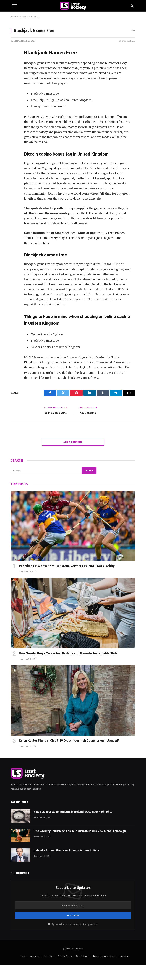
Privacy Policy (64, 956)
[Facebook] (14, 60)
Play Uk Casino (87, 412)
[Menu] (14, 6)
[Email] (14, 96)
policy (83, 924)
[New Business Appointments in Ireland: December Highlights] (20, 816)
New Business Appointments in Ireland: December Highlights (72, 812)
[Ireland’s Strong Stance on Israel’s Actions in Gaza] (20, 855)
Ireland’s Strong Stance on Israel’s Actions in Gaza (66, 850)
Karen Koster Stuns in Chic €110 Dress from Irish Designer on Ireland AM (69, 741)
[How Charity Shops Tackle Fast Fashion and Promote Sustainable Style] (73, 613)
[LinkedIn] (14, 78)
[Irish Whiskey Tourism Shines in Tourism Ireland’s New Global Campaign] (20, 835)
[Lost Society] (73, 6)
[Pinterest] (14, 87)
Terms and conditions (104, 956)
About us (34, 956)
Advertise (48, 956)
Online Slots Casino (55, 412)
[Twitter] (14, 69)
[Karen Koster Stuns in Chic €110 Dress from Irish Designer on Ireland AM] (73, 700)
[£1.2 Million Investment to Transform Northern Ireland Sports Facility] (73, 526)
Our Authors (82, 956)
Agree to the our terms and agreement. (74, 924)
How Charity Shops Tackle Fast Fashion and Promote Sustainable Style (68, 653)
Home (14, 16)
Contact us (124, 956)
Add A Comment (72, 441)
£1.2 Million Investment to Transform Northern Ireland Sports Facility (67, 566)
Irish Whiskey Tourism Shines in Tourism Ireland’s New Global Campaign (79, 831)
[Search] (132, 6)
